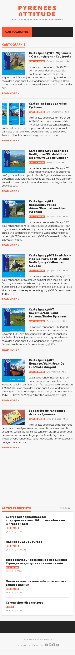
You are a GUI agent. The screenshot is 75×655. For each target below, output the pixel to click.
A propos (22, 645)
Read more (9, 93)
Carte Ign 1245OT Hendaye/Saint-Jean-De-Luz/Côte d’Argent (47, 364)
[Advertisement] (37, 477)
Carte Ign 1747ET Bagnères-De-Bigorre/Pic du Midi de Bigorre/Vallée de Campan (49, 154)
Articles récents (16, 508)
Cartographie (16, 32)
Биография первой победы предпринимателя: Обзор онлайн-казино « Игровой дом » (37, 520)
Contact (35, 645)
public (9, 607)
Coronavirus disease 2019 (24, 602)
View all (63, 508)
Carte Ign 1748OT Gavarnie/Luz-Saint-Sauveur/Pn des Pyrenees (48, 313)
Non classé (12, 528)
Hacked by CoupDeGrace (24, 541)
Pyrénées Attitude (37, 11)
